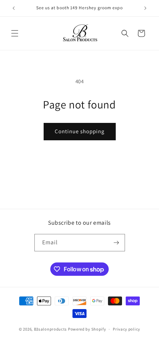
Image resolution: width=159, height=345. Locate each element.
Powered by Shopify (87, 329)
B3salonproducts (50, 329)
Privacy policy (126, 329)
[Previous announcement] (14, 8)
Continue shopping (80, 131)
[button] (15, 33)
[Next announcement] (145, 8)
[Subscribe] (116, 242)
